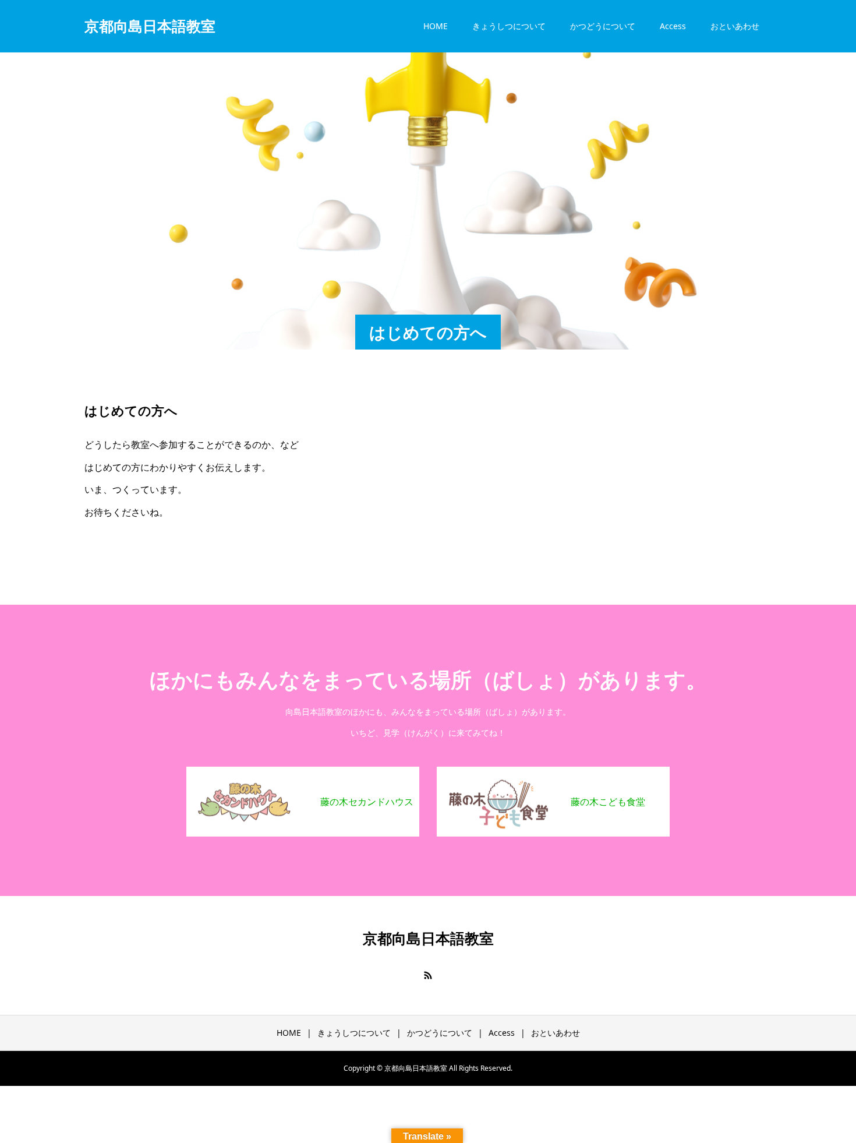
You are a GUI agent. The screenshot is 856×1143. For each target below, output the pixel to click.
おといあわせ (734, 25)
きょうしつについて (509, 25)
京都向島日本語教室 (149, 26)
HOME (435, 25)
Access (673, 25)
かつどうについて (602, 25)
